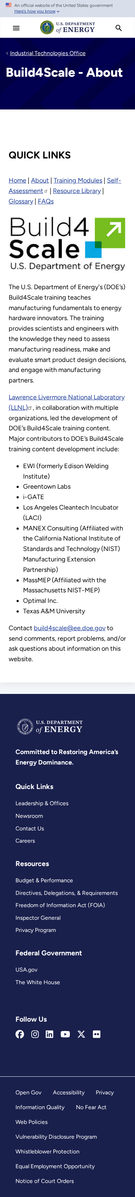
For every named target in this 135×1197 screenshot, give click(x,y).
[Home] (67, 34)
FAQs (46, 201)
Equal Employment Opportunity (55, 1166)
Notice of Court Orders (44, 1181)
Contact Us (29, 828)
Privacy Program (35, 930)
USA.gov (26, 969)
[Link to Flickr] (96, 1034)
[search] (119, 28)
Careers (25, 840)
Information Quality (39, 1107)
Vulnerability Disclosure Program (56, 1136)
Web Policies (31, 1121)
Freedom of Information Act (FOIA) (60, 905)
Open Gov (28, 1092)
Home (17, 180)
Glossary (21, 201)
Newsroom (29, 815)
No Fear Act (91, 1107)
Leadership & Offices (41, 803)
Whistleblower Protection (47, 1151)
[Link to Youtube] (65, 1034)
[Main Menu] (16, 28)
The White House (37, 982)
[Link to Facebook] (19, 1034)
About (40, 180)
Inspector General (37, 917)
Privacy (105, 1092)
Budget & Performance (44, 880)
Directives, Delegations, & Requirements (66, 892)
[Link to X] (81, 1034)
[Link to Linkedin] (49, 1034)
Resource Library (77, 191)
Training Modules (78, 180)
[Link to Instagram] (35, 1034)
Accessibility (69, 1092)
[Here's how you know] (67, 8)
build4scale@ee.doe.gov (69, 628)
